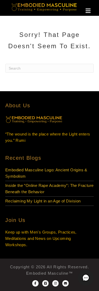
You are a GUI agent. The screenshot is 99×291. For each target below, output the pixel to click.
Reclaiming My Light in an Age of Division (43, 201)
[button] (86, 278)
